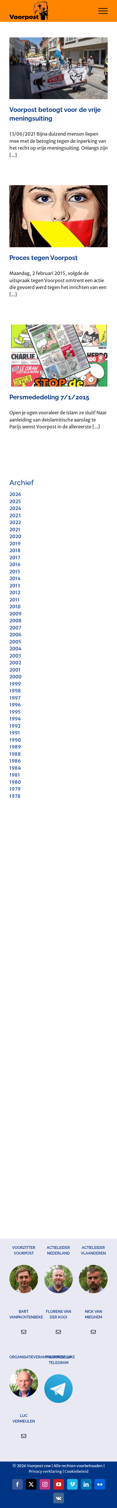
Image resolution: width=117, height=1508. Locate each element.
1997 (15, 698)
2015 (14, 572)
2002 (15, 663)
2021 (14, 529)
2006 (15, 635)
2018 (15, 550)
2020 (15, 536)
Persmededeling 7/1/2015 (49, 397)
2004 (15, 649)
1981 (14, 775)
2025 (15, 501)
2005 (15, 642)
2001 (15, 670)
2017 (14, 558)
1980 (15, 782)
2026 (15, 494)
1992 (15, 726)
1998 (15, 691)
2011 (14, 600)
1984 (15, 768)
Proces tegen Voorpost (43, 258)
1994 (15, 719)
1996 (15, 705)
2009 (15, 614)
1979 (15, 789)
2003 (15, 656)
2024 (15, 508)
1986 (15, 761)
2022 (15, 522)
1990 (15, 740)
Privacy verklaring (45, 1471)
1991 (14, 733)
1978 (15, 796)
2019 (15, 544)
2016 (15, 564)
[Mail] (23, 1331)
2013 (14, 586)
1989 (15, 747)
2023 (15, 515)
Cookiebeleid (76, 1471)
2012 (14, 592)
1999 (15, 684)
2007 (15, 628)
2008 (15, 621)
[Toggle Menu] (103, 11)
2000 (15, 677)
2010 (15, 606)
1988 (15, 754)
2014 (15, 578)
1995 (15, 712)
